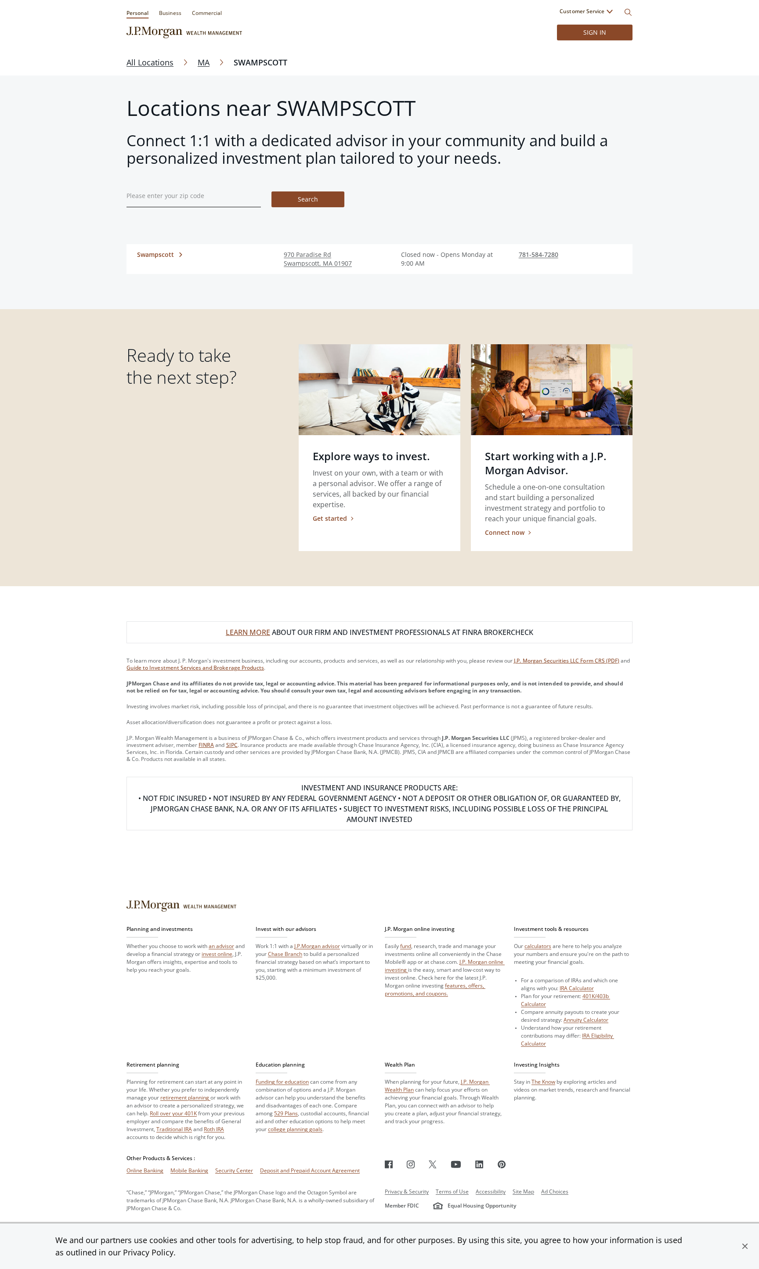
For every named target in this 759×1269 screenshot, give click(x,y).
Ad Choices (554, 1191)
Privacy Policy (148, 1252)
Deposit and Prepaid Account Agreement (310, 1170)
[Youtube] (456, 1164)
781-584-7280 (538, 254)
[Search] (628, 12)
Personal (137, 13)
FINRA (206, 745)
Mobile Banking (189, 1170)
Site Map (523, 1191)
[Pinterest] (502, 1164)
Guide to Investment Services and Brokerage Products (195, 667)
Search (308, 199)
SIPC (232, 745)
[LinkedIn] (479, 1164)
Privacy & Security (407, 1191)
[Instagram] (411, 1164)
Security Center (234, 1170)
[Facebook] (389, 1164)
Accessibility (491, 1191)
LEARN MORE (248, 632)
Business (170, 13)
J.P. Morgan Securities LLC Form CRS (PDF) (566, 660)
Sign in (594, 32)
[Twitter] (433, 1164)
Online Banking (144, 1170)
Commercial (207, 13)
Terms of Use (452, 1191)
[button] (744, 1246)
